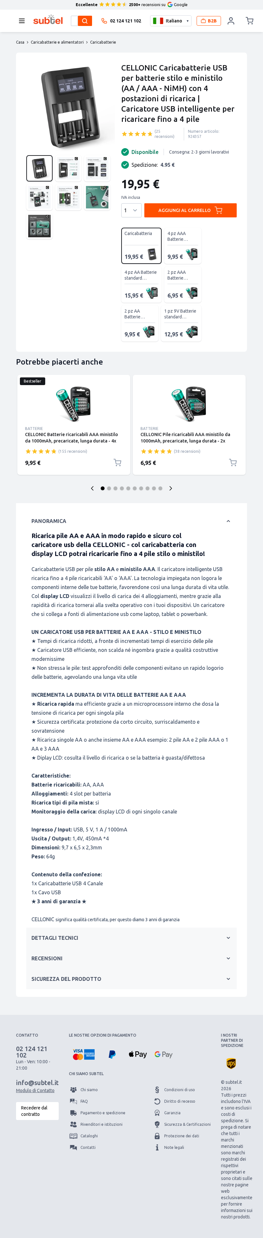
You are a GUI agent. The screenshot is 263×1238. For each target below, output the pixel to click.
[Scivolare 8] (147, 488)
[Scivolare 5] (128, 488)
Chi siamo (89, 1090)
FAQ (84, 1101)
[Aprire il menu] (23, 21)
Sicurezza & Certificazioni (187, 1124)
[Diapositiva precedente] (92, 488)
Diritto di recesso (179, 1101)
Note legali (174, 1147)
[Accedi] (231, 21)
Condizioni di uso (179, 1090)
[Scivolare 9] (154, 488)
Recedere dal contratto (34, 1111)
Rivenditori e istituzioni (102, 1124)
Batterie (34, 428)
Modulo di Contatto (35, 1090)
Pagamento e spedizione (103, 1113)
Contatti (88, 1147)
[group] (137, 134)
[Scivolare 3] (115, 488)
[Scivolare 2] (109, 488)
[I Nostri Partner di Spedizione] (231, 1063)
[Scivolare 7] (141, 488)
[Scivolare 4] (122, 488)
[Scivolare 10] (160, 488)
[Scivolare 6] (135, 488)
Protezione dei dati (181, 1136)
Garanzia (172, 1113)
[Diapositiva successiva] (171, 488)
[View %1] (39, 168)
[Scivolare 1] (102, 488)
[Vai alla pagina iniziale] (48, 19)
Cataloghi (89, 1136)
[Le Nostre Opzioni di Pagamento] (83, 1054)
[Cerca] (85, 21)
